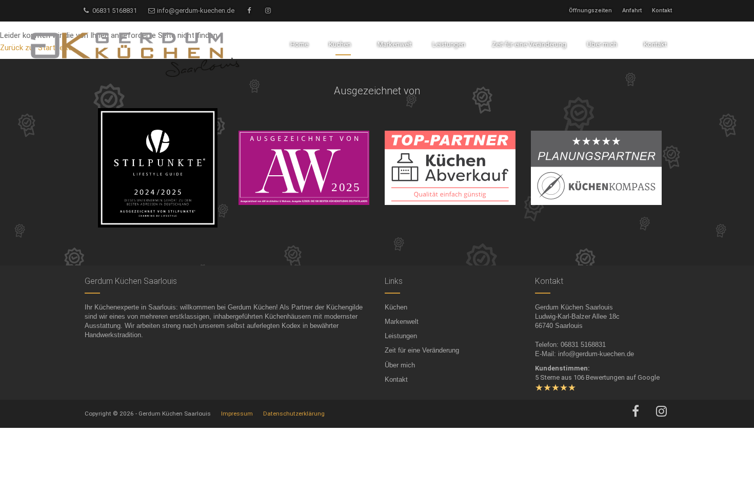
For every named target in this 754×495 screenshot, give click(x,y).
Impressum (237, 413)
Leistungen (401, 336)
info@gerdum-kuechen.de (194, 10)
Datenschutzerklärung (294, 413)
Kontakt (662, 10)
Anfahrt (632, 10)
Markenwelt (402, 321)
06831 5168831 (114, 10)
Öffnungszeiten (590, 10)
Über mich (400, 365)
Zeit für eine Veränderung (422, 350)
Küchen (396, 307)
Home (299, 44)
